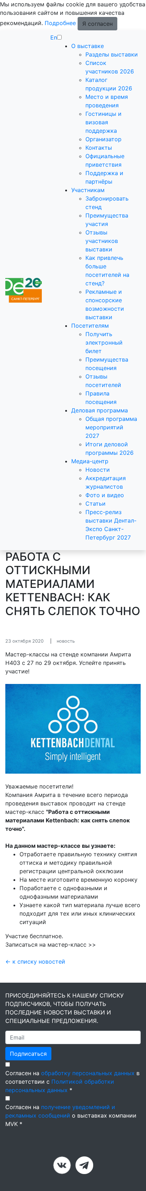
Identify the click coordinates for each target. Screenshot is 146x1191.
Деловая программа (99, 410)
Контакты (98, 147)
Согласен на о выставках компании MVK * (70, 1115)
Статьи (95, 503)
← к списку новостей (35, 961)
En (53, 37)
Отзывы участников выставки (101, 241)
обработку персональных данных (88, 1073)
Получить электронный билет (104, 342)
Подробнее (60, 22)
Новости (97, 469)
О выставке (87, 45)
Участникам (88, 189)
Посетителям (90, 325)
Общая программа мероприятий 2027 (111, 427)
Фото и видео (104, 495)
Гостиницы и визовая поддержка (103, 122)
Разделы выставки (111, 54)
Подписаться (28, 1053)
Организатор (103, 139)
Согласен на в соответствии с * (72, 1082)
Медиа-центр (89, 461)
